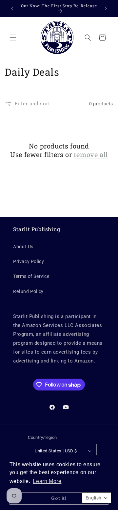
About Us (23, 246)
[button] (13, 37)
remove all (91, 154)
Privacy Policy (28, 261)
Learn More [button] (47, 481)
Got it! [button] (59, 498)
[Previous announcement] (12, 8)
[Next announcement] (106, 8)
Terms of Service (31, 276)
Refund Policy (28, 291)
